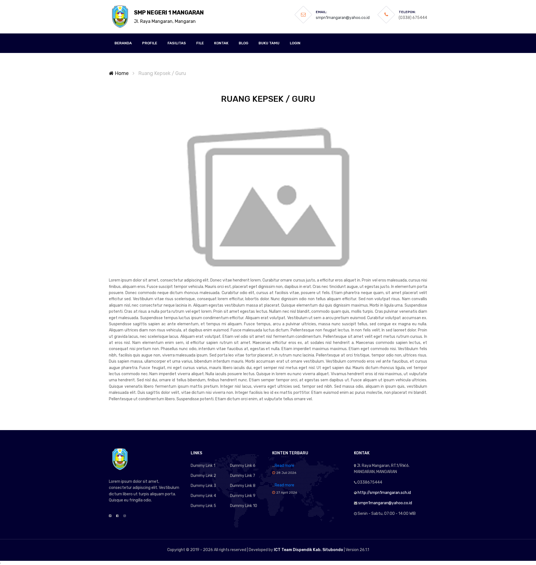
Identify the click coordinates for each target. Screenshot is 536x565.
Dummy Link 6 (242, 465)
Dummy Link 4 (203, 495)
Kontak (221, 43)
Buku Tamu (269, 43)
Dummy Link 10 (243, 505)
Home (121, 73)
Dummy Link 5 (203, 505)
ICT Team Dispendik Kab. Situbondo (308, 549)
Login (295, 43)
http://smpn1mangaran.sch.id (384, 492)
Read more (284, 465)
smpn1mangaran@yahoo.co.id (343, 17)
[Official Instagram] (124, 516)
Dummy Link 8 (242, 485)
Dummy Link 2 (203, 475)
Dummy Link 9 (242, 495)
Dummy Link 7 (242, 475)
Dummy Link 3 (203, 485)
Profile (149, 43)
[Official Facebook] (117, 516)
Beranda (123, 43)
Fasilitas (177, 43)
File (200, 43)
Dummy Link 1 (203, 465)
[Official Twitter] (110, 516)
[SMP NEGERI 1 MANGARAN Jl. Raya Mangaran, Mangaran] (120, 16)
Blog (243, 43)
